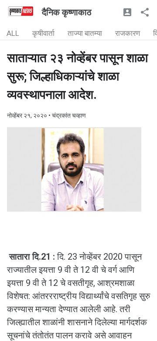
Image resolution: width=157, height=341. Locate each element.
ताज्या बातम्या (85, 33)
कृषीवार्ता (43, 33)
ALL (13, 33)
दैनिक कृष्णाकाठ (67, 12)
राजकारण (127, 33)
